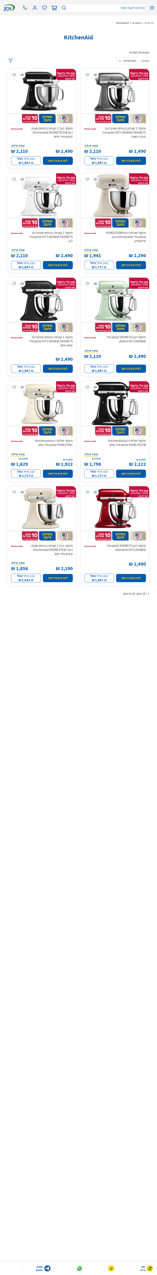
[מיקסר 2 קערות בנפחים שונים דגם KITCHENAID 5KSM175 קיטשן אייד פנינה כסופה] (115, 91)
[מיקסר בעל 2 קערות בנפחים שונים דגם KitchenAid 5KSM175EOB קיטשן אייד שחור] (42, 91)
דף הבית (149, 23)
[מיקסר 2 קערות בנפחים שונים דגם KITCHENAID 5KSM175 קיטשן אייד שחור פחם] (42, 300)
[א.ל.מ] (10, 8)
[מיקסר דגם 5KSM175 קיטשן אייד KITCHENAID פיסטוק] (115, 300)
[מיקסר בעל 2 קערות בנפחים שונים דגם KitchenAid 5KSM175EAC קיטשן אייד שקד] (42, 508)
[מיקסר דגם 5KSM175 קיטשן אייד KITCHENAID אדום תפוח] (115, 508)
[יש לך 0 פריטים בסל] (54, 8)
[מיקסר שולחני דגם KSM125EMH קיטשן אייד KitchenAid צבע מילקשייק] (115, 195)
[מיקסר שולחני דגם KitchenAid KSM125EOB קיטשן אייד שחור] (115, 403)
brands (136, 23)
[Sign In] (35, 8)
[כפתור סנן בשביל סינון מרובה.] (10, 61)
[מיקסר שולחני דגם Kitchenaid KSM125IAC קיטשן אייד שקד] (42, 403)
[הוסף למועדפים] (87, 75)
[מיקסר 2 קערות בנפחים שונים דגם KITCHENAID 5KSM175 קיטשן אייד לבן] (42, 195)
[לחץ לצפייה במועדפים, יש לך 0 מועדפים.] (44, 8)
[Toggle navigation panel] (152, 8)
